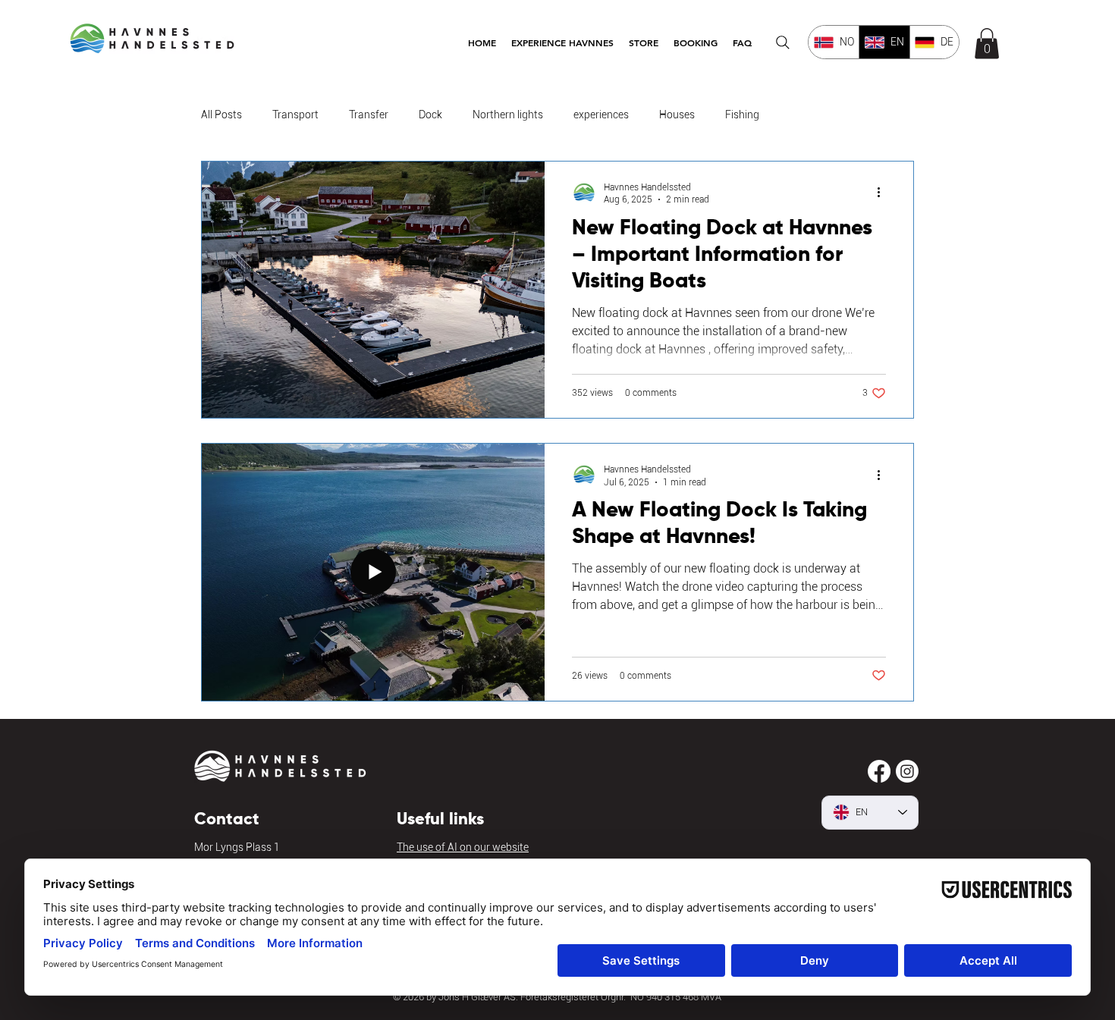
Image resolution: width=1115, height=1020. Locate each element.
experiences (601, 114)
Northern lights (508, 114)
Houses (677, 114)
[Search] (783, 42)
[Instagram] (907, 771)
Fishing (742, 114)
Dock (430, 114)
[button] (562, 42)
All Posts (221, 114)
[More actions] (884, 193)
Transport (295, 114)
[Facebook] (879, 771)
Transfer (368, 114)
